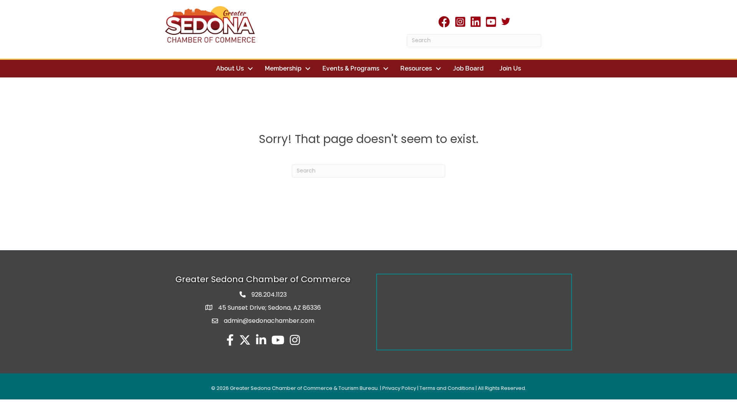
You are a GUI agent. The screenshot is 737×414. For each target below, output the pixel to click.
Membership (283, 68)
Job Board (468, 68)
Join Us (510, 68)
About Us (230, 68)
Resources (416, 68)
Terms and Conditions (447, 388)
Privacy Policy (399, 388)
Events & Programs (350, 68)
